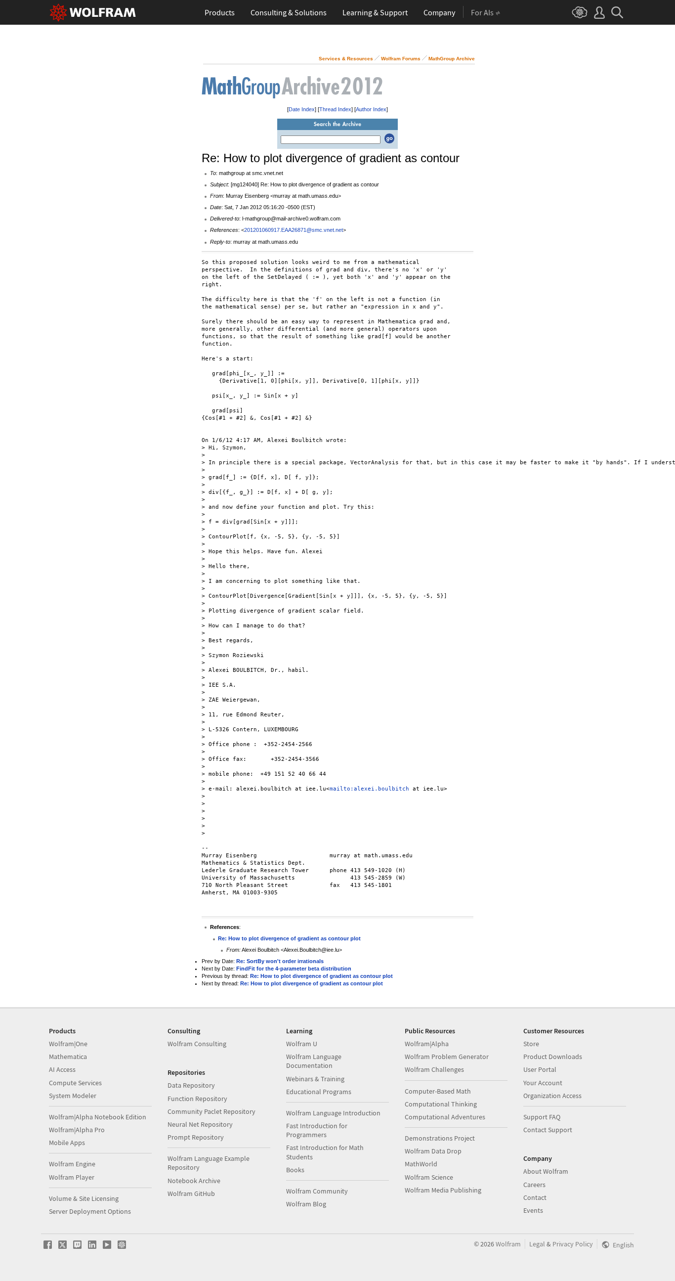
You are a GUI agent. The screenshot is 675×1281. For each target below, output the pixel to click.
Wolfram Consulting (197, 1043)
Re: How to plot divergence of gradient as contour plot (289, 938)
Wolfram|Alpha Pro (77, 1129)
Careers (534, 1184)
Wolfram (508, 1243)
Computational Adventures (445, 1116)
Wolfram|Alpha (427, 1043)
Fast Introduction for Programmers (316, 1130)
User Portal (539, 1069)
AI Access (62, 1069)
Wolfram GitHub (191, 1193)
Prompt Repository (196, 1137)
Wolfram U (301, 1043)
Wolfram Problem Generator (447, 1056)
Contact (535, 1197)
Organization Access (552, 1095)
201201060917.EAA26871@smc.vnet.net (293, 230)
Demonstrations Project (440, 1138)
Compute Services (75, 1082)
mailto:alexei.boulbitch (369, 789)
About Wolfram (545, 1171)
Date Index (302, 109)
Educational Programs (318, 1091)
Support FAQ (541, 1116)
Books (295, 1169)
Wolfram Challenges (434, 1069)
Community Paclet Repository (211, 1111)
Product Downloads (552, 1056)
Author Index (371, 109)
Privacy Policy (572, 1243)
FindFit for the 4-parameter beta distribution (293, 969)
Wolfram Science (429, 1177)
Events (533, 1210)
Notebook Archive (194, 1180)
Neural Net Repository (200, 1124)
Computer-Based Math (438, 1091)
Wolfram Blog (306, 1203)
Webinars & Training (315, 1078)
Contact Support (547, 1129)
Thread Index (335, 109)
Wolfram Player (71, 1177)
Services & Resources (346, 58)
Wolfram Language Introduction (333, 1112)
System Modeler (72, 1095)
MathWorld (421, 1163)
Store (531, 1043)
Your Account (542, 1082)
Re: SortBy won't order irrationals (280, 961)
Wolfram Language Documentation (313, 1061)
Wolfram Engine (72, 1163)
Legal (537, 1243)
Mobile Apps (67, 1142)
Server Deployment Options (90, 1211)
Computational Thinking (441, 1104)
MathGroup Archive (451, 58)
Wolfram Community (317, 1191)
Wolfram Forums (401, 58)
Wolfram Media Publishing (443, 1190)
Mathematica (68, 1056)
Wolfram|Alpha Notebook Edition (97, 1116)
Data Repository (191, 1085)
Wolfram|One (68, 1043)
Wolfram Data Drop (433, 1151)
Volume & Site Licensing (84, 1198)
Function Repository (197, 1098)
